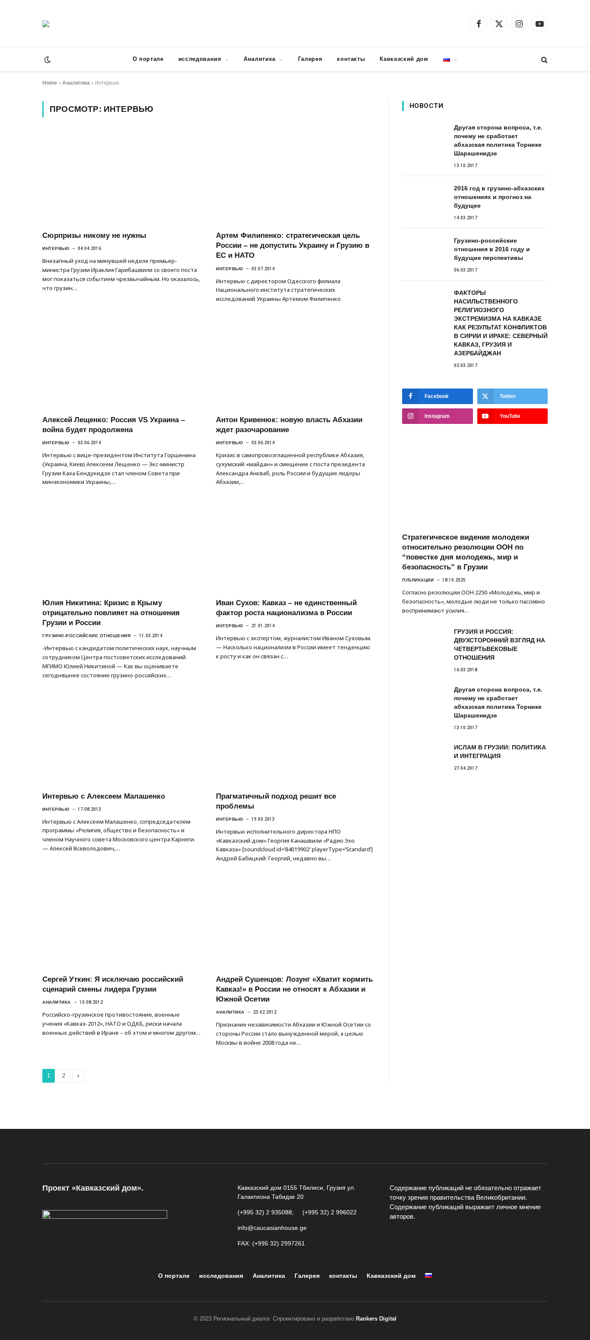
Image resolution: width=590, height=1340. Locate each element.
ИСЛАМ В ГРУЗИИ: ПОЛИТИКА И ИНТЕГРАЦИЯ (500, 751)
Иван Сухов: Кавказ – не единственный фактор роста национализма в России (286, 608)
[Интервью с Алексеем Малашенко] (121, 739)
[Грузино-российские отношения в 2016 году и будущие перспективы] (424, 250)
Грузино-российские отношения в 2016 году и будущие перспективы (492, 249)
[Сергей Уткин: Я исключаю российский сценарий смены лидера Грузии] (121, 923)
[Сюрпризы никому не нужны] (121, 179)
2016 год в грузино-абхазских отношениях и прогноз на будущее (499, 197)
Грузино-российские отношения (86, 635)
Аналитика (260, 59)
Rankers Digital (376, 1318)
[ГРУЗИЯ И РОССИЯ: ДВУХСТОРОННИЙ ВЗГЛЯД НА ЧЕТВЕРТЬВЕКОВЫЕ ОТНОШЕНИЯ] (424, 641)
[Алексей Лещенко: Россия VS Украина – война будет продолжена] (121, 363)
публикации (418, 580)
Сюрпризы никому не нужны (94, 235)
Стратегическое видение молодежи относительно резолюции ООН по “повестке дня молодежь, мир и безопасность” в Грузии (465, 552)
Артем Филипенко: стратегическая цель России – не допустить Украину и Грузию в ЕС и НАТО (292, 245)
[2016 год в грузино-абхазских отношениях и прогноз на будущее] (424, 197)
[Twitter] (456, 1238)
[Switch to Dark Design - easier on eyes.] (46, 59)
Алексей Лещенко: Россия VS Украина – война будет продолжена (113, 425)
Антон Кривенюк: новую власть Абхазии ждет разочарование (289, 425)
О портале (148, 59)
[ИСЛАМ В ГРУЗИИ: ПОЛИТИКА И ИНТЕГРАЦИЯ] (424, 756)
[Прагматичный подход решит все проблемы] (295, 739)
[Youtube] (417, 1238)
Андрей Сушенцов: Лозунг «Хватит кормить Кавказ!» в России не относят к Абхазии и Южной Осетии (294, 989)
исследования (200, 59)
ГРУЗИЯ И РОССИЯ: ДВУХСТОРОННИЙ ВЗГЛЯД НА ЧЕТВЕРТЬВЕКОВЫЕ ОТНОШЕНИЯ (499, 644)
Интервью (55, 248)
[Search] (543, 59)
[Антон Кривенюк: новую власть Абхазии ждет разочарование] (295, 363)
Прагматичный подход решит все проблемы (276, 801)
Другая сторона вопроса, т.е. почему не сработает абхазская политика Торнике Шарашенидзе (498, 140)
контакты (351, 59)
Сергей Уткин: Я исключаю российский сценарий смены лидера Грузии (112, 984)
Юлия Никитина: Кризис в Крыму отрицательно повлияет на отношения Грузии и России (111, 613)
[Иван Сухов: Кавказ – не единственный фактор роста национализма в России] (295, 546)
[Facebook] (398, 1238)
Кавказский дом (404, 59)
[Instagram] (437, 1238)
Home (49, 83)
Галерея (310, 59)
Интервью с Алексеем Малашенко (103, 796)
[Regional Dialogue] (45, 24)
